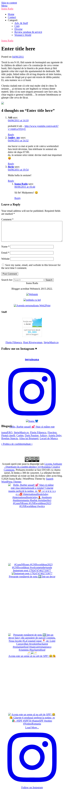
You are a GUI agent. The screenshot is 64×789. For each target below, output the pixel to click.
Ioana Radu (7, 8)
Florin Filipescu (14, 342)
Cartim (19, 435)
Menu (4, 5)
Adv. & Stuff (21, 23)
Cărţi (17, 26)
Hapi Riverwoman (32, 342)
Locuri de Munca (49, 438)
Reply (11, 134)
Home (11, 14)
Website (5, 258)
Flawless (52, 432)
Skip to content (9, 2)
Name (5, 246)
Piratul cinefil (8, 435)
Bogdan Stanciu (9, 438)
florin (11, 166)
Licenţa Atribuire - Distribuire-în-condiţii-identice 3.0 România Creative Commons (33, 467)
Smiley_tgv (14, 137)
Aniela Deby (54, 435)
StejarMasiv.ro (51, 342)
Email (5, 252)
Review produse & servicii (28, 32)
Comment (7, 219)
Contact (12, 17)
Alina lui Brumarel (28, 438)
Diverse (18, 29)
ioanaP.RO (6, 432)
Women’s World (22, 35)
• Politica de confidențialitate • (16, 444)
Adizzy (43, 435)
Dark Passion (32, 435)
